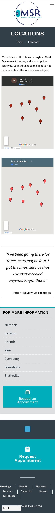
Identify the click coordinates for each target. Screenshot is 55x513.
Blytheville (12, 375)
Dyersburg (12, 359)
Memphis (11, 325)
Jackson (10, 333)
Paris (8, 350)
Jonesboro (12, 367)
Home (19, 42)
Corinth (10, 342)
